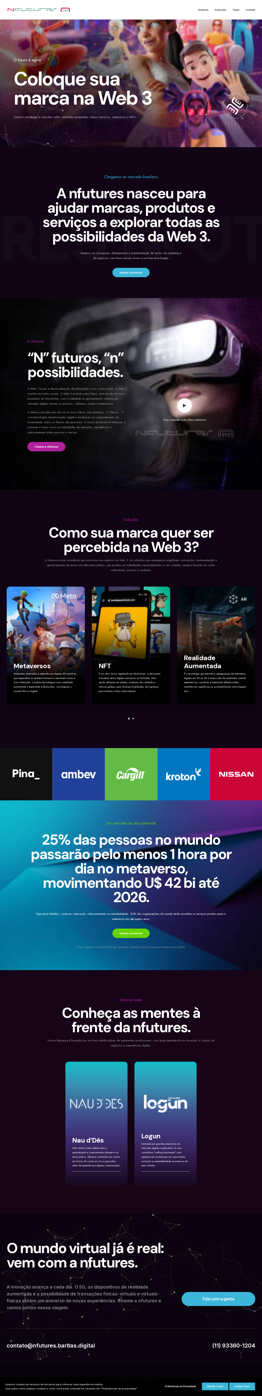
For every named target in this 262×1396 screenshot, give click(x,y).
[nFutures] (39, 10)
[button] (184, 405)
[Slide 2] (133, 719)
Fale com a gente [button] (218, 1299)
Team (236, 9)
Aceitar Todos (242, 1386)
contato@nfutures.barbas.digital (51, 1345)
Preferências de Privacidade (180, 1386)
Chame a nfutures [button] (46, 446)
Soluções (220, 9)
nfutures (203, 9)
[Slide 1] (129, 719)
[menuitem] (204, 10)
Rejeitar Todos (215, 1386)
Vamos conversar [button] (131, 272)
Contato (250, 9)
